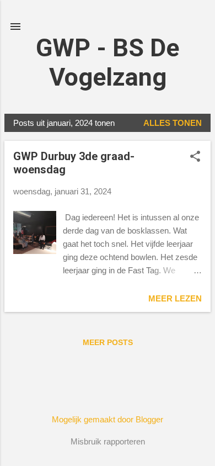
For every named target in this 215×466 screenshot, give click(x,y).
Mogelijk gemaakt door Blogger (107, 419)
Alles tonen (172, 123)
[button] (195, 157)
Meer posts (108, 342)
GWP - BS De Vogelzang (107, 62)
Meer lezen (175, 298)
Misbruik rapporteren (108, 441)
